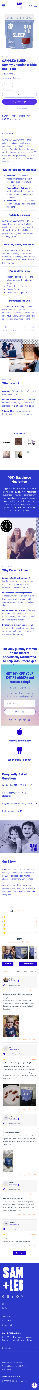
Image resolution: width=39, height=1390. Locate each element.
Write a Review (30, 964)
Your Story (6, 1316)
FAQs (4, 1308)
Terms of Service (8, 1366)
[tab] (8, 133)
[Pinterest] (24, 719)
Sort (18, 971)
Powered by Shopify (23, 1381)
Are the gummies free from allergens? (14, 794)
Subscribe (19, 712)
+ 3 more (31, 1104)
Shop (4, 1303)
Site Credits (6, 1369)
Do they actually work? (12, 811)
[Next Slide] (35, 952)
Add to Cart (19, 94)
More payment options (19, 108)
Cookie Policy (21, 1366)
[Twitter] (29, 719)
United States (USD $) (10, 1376)
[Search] (30, 5)
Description (7, 133)
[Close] (36, 667)
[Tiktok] (20, 719)
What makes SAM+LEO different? (17, 785)
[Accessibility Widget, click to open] (34, 1385)
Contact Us (7, 1325)
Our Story (6, 1320)
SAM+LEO (6, 56)
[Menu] (3, 5)
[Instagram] (15, 719)
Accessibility (19, 1362)
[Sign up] (36, 1348)
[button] (19, 917)
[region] (19, 952)
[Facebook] (10, 719)
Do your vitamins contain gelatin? (17, 803)
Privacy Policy (7, 1362)
